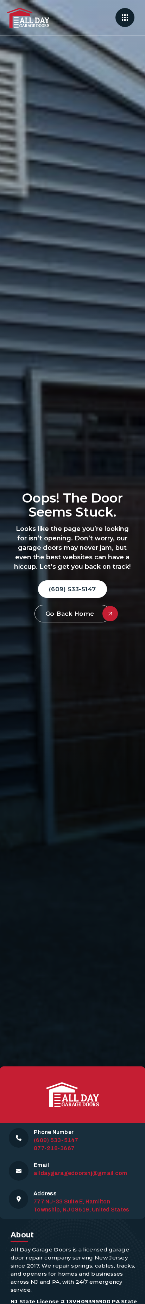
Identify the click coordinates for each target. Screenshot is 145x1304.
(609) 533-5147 (72, 589)
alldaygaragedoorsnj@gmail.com (80, 1173)
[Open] (124, 17)
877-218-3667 (54, 1148)
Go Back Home (69, 613)
